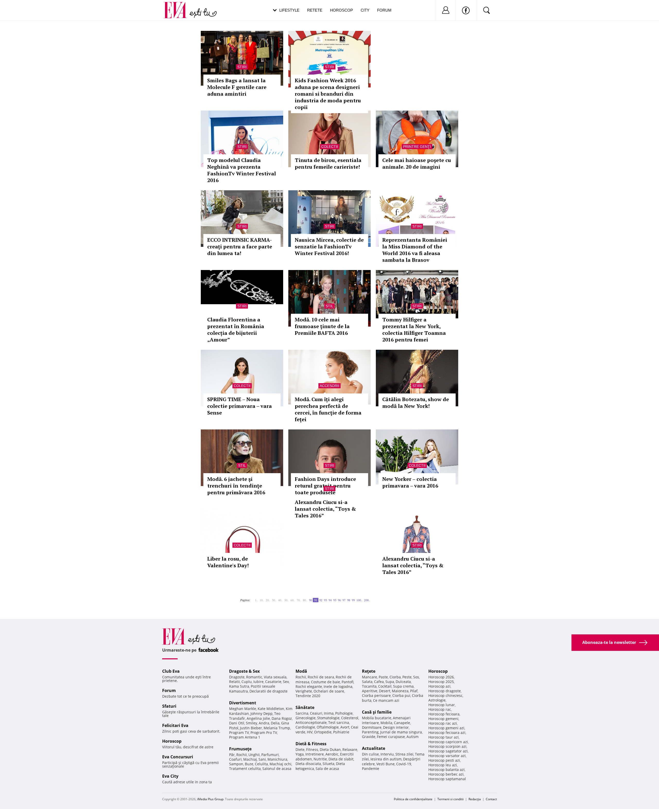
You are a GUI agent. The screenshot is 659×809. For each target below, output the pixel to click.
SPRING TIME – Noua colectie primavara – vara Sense (239, 406)
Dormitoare (371, 727)
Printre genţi (417, 147)
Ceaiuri (316, 713)
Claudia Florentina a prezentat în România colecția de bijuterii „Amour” (235, 329)
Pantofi (347, 681)
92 (320, 600)
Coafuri (235, 759)
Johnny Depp (261, 713)
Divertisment (242, 703)
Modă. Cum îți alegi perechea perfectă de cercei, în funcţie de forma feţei (328, 409)
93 (325, 600)
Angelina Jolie (258, 718)
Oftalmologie (328, 727)
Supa (389, 681)
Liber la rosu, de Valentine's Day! (228, 562)
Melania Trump (277, 727)
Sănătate (305, 707)
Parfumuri (270, 754)
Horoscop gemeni (443, 718)
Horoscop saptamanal (447, 778)
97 (343, 600)
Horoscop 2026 (441, 677)
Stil (329, 306)
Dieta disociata (308, 763)
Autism (412, 736)
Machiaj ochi (280, 763)
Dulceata (403, 681)
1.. (256, 600)
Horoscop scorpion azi (447, 746)
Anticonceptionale (311, 722)
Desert (384, 690)
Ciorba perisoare (376, 695)
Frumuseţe (240, 749)
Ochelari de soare (329, 691)
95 (334, 600)
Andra (264, 723)
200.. (367, 600)
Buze (249, 763)
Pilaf (414, 690)
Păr (232, 754)
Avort (344, 727)
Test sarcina (338, 722)
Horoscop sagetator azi (448, 751)
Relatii (234, 681)
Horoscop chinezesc (445, 695)
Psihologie (344, 713)
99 (353, 600)
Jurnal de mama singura (401, 732)
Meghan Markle (242, 708)
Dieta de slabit (340, 759)
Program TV (239, 732)
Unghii (254, 754)
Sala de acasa (327, 768)
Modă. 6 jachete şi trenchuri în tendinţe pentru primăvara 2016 (236, 485)
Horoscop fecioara (443, 714)
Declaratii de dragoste (268, 691)
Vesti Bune (385, 763)
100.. (359, 600)
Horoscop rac (439, 709)
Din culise (370, 754)
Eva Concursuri (177, 757)
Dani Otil (236, 723)
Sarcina (302, 713)
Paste (383, 677)
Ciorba (395, 677)
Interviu (387, 754)
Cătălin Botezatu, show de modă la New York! (415, 402)
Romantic (254, 677)
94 (330, 600)
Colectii (329, 147)
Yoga (300, 754)
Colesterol (349, 717)
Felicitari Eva (175, 725)
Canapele (402, 722)
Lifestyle (289, 10)
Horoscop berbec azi (446, 774)
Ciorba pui (401, 695)
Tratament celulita (245, 768)
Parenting (370, 732)
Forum (384, 10)
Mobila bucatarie (376, 717)
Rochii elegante (309, 686)
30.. (274, 600)
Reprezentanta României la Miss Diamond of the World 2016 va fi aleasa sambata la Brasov (414, 249)
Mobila (386, 722)
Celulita (261, 763)
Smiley (251, 723)
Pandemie (370, 768)
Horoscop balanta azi (446, 769)
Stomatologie (328, 717)
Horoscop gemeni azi (446, 727)
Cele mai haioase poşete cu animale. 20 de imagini (416, 163)
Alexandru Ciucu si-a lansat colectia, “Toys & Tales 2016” (325, 509)
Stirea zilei (404, 754)
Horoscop (341, 10)
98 (348, 600)
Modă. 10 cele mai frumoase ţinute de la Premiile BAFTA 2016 (322, 326)
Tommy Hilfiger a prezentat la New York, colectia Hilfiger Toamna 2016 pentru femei (414, 329)
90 (310, 600)
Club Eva (171, 671)
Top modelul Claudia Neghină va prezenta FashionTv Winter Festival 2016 (241, 170)
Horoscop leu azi (442, 764)
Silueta (328, 763)
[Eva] (178, 6)
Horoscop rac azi (442, 723)
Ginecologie (306, 717)
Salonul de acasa (276, 768)
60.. (292, 600)
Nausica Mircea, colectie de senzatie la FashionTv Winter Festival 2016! (329, 246)
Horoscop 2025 (441, 681)
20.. (268, 600)
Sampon (236, 763)
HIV (310, 732)
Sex (286, 681)
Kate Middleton (271, 708)
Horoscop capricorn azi (448, 741)
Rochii (241, 754)
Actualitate (373, 748)
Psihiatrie (341, 732)
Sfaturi (169, 706)
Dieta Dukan (330, 749)
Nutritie (320, 759)
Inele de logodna (338, 686)
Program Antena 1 (244, 737)
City (365, 10)
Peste (407, 677)
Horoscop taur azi (443, 737)
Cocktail (385, 686)
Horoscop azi (439, 686)
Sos (416, 677)
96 (339, 600)
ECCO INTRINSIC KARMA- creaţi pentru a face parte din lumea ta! (239, 246)
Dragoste (237, 677)
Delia (275, 723)
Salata (367, 681)
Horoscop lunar (441, 704)
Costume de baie (325, 681)
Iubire (258, 681)
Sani (262, 759)
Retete (314, 10)
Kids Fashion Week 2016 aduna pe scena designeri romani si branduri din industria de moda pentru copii (328, 94)
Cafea (379, 681)
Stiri (242, 67)
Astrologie (437, 700)
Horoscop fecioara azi (446, 732)
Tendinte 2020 (308, 695)
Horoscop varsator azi (447, 755)
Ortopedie (323, 732)
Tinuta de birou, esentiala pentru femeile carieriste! (328, 163)
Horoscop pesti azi (444, 760)
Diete (300, 749)
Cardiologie (305, 727)
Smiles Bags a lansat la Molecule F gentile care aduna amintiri (236, 87)
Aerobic (332, 754)
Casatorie (273, 681)
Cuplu (246, 681)
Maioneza (400, 690)
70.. (299, 600)
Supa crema (403, 686)
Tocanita (369, 686)
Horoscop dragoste (444, 690)
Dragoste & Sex (244, 671)
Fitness (312, 749)
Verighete (304, 691)
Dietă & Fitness (311, 744)
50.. (286, 600)
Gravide (368, 736)
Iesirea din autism (386, 759)
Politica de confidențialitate (413, 799)
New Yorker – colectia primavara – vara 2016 (410, 482)
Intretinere (314, 754)
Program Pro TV (263, 732)
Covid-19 (403, 763)
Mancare (369, 677)
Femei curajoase (391, 736)
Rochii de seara (321, 677)
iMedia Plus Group (210, 799)
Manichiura (277, 759)
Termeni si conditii (450, 799)
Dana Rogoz (282, 718)
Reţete (368, 671)
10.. (261, 600)
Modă (301, 671)
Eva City (170, 776)
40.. (280, 600)
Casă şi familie (377, 712)
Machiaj (250, 759)
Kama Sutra (239, 686)
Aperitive (369, 690)
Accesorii (329, 386)
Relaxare (349, 749)
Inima (329, 713)
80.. (305, 600)
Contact (491, 799)
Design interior (396, 727)
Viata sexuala (275, 677)
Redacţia (475, 799)
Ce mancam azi (386, 700)
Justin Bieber (251, 727)
